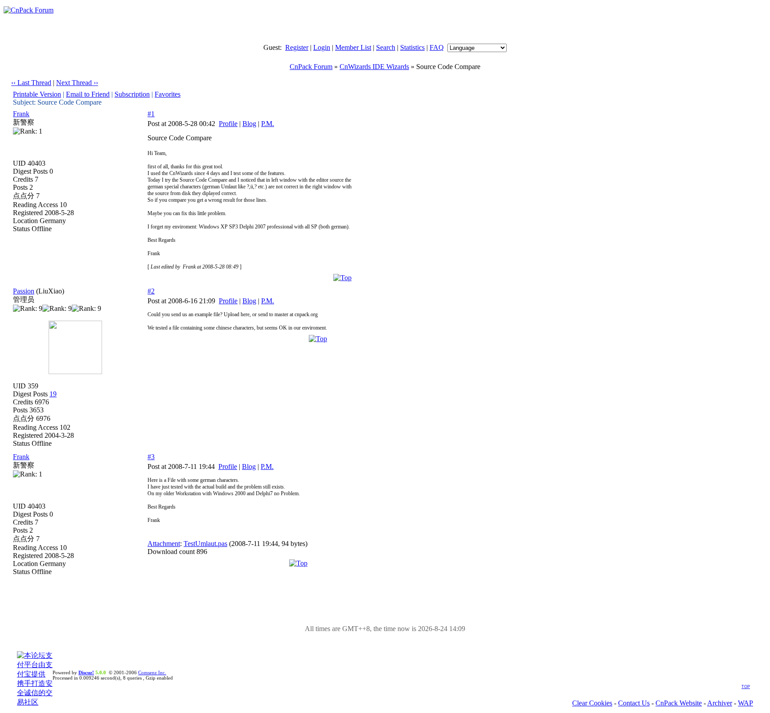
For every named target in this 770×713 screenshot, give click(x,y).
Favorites (167, 94)
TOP (745, 686)
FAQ (437, 47)
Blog (249, 123)
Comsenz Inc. (152, 672)
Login (321, 47)
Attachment (163, 543)
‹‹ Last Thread (31, 82)
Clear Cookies (592, 703)
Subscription (132, 94)
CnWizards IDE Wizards (374, 66)
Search (385, 47)
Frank (21, 114)
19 (53, 394)
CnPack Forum (311, 66)
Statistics (412, 47)
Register (296, 47)
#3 (151, 456)
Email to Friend (88, 94)
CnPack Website (678, 703)
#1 (151, 114)
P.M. (267, 123)
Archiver (719, 703)
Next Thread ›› (77, 82)
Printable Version (37, 94)
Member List (353, 47)
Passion (23, 291)
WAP (745, 703)
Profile (228, 123)
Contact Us (634, 703)
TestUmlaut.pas (205, 543)
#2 (151, 291)
